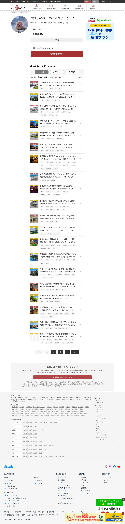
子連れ (54, 100)
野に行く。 (99, 426)
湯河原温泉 (74, 409)
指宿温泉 (83, 415)
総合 (60, 77)
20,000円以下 (56, 194)
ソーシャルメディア (87, 493)
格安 (58, 209)
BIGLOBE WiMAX (12, 489)
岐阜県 (30, 441)
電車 (47, 301)
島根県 (30, 449)
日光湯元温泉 (29, 415)
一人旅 (42, 339)
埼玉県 (25, 430)
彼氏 (53, 112)
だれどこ (98, 411)
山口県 (45, 449)
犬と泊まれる (63, 289)
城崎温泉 (82, 411)
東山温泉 (68, 407)
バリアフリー (44, 316)
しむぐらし (40, 483)
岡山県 (35, 449)
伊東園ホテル (60, 138)
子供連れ (48, 100)
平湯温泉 (68, 411)
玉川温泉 (21, 415)
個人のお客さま (9, 474)
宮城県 (40, 422)
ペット (42, 289)
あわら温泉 (47, 411)
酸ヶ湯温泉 (15, 415)
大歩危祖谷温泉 (61, 415)
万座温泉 (21, 409)
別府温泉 (62, 206)
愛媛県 (35, 453)
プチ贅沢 (53, 180)
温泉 (42, 165)
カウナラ (98, 428)
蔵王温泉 (74, 407)
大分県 (47, 206)
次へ (74, 352)
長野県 (30, 434)
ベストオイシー (100, 422)
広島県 (40, 449)
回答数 (45, 77)
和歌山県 (51, 445)
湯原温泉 (67, 413)
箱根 (73, 274)
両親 (42, 301)
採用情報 (83, 488)
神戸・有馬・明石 (60, 162)
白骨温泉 (54, 409)
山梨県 (25, 434)
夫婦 (42, 221)
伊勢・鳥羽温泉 (45, 415)
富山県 (25, 437)
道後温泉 (33, 413)
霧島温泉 (86, 413)
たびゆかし (99, 433)
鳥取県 (25, 449)
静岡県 (51, 221)
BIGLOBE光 (10, 481)
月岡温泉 (61, 409)
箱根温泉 (67, 313)
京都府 (30, 445)
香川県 (30, 453)
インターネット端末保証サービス (16, 498)
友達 (42, 88)
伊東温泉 (81, 409)
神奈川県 (67, 274)
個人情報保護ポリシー (52, 512)
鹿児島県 (56, 457)
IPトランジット (62, 496)
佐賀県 (30, 457)
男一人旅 (49, 339)
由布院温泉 (70, 415)
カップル (48, 112)
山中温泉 (40, 411)
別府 (52, 206)
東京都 (35, 430)
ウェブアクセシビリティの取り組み (34, 512)
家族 (42, 100)
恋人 (42, 112)
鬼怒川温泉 (35, 409)
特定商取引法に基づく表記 (11, 515)
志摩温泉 (53, 415)
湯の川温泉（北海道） (39, 407)
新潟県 (35, 434)
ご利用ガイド (99, 402)
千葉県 (30, 430)
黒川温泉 (80, 413)
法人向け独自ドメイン (64, 503)
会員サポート (108, 483)
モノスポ (98, 424)
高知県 (40, 453)
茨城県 (35, 426)
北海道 (25, 422)
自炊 (62, 209)
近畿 (42, 150)
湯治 (47, 209)
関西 (47, 150)
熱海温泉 (76, 415)
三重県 (63, 112)
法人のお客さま (61, 474)
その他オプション (12, 506)
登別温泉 (21, 407)
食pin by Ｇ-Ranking (101, 437)
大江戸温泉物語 (45, 126)
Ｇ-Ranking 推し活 (101, 435)
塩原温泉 (42, 409)
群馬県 (30, 426)
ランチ (47, 165)
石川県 (30, 437)
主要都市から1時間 (45, 194)
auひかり (9, 483)
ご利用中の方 (106, 474)
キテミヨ (98, 420)
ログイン (111, 1)
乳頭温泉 (49, 407)
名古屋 (53, 191)
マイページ (105, 1)
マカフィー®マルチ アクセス (66, 499)
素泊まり (69, 206)
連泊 (66, 339)
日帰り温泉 (48, 168)
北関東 (42, 138)
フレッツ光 (61, 483)
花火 (57, 115)
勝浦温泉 (27, 413)
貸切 (42, 168)
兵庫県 (51, 162)
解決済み (72, 72)
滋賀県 (25, 445)
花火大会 (51, 115)
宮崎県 (50, 457)
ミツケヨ (98, 430)
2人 (46, 88)
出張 (58, 191)
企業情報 (82, 474)
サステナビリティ (86, 483)
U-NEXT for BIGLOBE (13, 503)
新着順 (40, 77)
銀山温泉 (80, 407)
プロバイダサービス (64, 485)
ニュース (83, 485)
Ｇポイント (99, 407)
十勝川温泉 (29, 407)
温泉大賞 (39, 481)
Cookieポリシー (81, 512)
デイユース (71, 165)
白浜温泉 (20, 413)
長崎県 (35, 457)
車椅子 (51, 316)
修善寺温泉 (15, 411)
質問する (95, 1)
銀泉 (47, 263)
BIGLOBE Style (85, 490)
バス (59, 100)
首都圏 (48, 138)
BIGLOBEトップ (53, 515)
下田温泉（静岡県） (24, 411)
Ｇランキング (99, 409)
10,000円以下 (69, 342)
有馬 (68, 162)
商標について (43, 515)
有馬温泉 (74, 162)
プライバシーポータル (67, 512)
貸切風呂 (63, 165)
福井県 (35, 437)
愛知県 (47, 191)
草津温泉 (87, 407)
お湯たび (98, 416)
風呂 (58, 165)
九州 (42, 206)
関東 (53, 138)
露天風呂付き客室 (54, 150)
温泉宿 (51, 88)
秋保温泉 (61, 407)
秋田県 (45, 422)
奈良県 (45, 445)
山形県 (50, 422)
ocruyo (97, 414)
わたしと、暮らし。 (101, 418)
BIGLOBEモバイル (12, 486)
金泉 (42, 263)
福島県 (55, 422)
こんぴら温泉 (40, 413)
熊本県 (40, 457)
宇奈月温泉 (55, 411)
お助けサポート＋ (12, 495)
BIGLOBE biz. (62, 477)
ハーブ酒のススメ (100, 439)
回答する (87, 1)
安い (42, 209)
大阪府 (35, 445)
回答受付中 (57, 72)
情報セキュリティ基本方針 (29, 515)
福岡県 (25, 457)
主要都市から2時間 (45, 248)
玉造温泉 (54, 413)
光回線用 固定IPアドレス (65, 488)
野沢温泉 (48, 409)
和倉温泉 (34, 411)
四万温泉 (28, 409)
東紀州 (68, 112)
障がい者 (43, 313)
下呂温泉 (61, 411)
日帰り (63, 150)
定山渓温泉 (15, 407)
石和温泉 (67, 409)
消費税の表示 (18, 512)
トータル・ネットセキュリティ (16, 501)
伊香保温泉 (15, 409)
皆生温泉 (61, 413)
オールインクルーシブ (56, 126)
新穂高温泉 (75, 411)
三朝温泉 (48, 413)
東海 (58, 112)
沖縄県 (62, 457)
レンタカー (58, 88)
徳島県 (25, 453)
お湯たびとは (99, 400)
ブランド (83, 480)
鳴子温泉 (55, 407)
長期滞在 (52, 209)
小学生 (55, 274)
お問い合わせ (8, 512)
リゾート (43, 233)
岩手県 (35, 422)
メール (106, 480)
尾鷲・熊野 (43, 115)
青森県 (30, 422)
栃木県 (25, 426)
